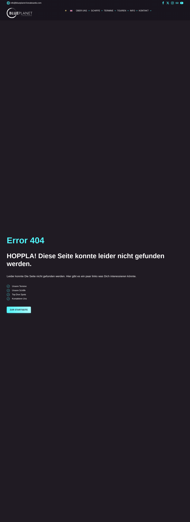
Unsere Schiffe (19, 290)
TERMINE (108, 11)
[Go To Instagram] (172, 3)
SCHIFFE (95, 11)
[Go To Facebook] (163, 3)
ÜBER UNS (81, 11)
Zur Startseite (19, 310)
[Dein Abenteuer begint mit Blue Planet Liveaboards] (20, 10)
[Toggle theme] (66, 11)
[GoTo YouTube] (177, 3)
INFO (132, 11)
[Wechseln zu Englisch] (71, 10)
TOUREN (121, 11)
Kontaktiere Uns (19, 299)
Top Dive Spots (19, 294)
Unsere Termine (19, 286)
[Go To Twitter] (167, 3)
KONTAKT (144, 11)
